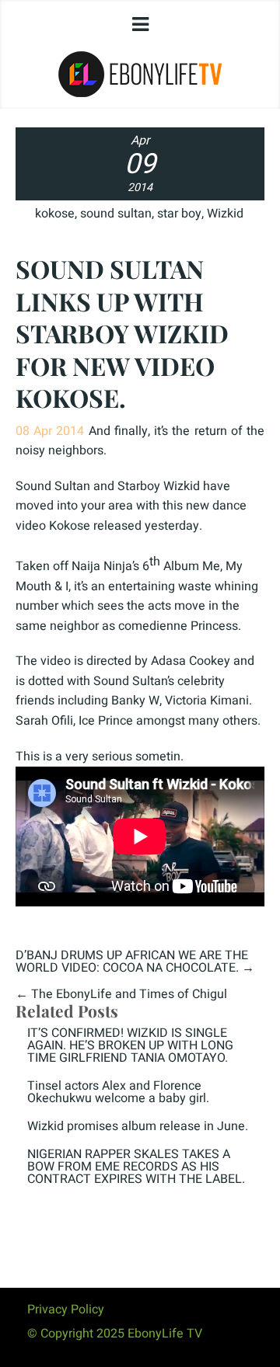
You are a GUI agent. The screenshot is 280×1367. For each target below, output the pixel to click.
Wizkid (225, 213)
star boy (179, 213)
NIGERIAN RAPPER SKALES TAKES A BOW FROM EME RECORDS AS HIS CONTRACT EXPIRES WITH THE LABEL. (136, 1166)
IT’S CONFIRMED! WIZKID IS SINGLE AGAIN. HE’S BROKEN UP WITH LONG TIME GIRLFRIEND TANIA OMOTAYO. (130, 1045)
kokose (55, 213)
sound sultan (116, 213)
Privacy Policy (65, 1309)
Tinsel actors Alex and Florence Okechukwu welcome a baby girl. (118, 1092)
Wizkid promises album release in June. (137, 1126)
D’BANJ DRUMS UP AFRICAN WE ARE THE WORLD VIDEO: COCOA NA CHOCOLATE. (132, 961)
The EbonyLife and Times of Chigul (129, 994)
